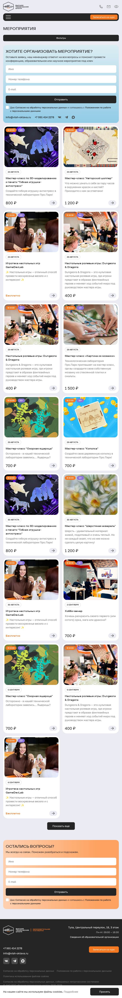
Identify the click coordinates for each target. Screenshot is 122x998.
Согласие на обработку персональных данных (41, 107)
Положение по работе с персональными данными (84, 970)
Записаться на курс (104, 17)
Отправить (61, 99)
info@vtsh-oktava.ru (15, 953)
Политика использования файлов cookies (26, 976)
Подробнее (71, 991)
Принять (104, 991)
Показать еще (61, 826)
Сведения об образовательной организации (94, 937)
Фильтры (61, 38)
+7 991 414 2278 (12, 948)
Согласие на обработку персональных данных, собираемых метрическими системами (51, 981)
